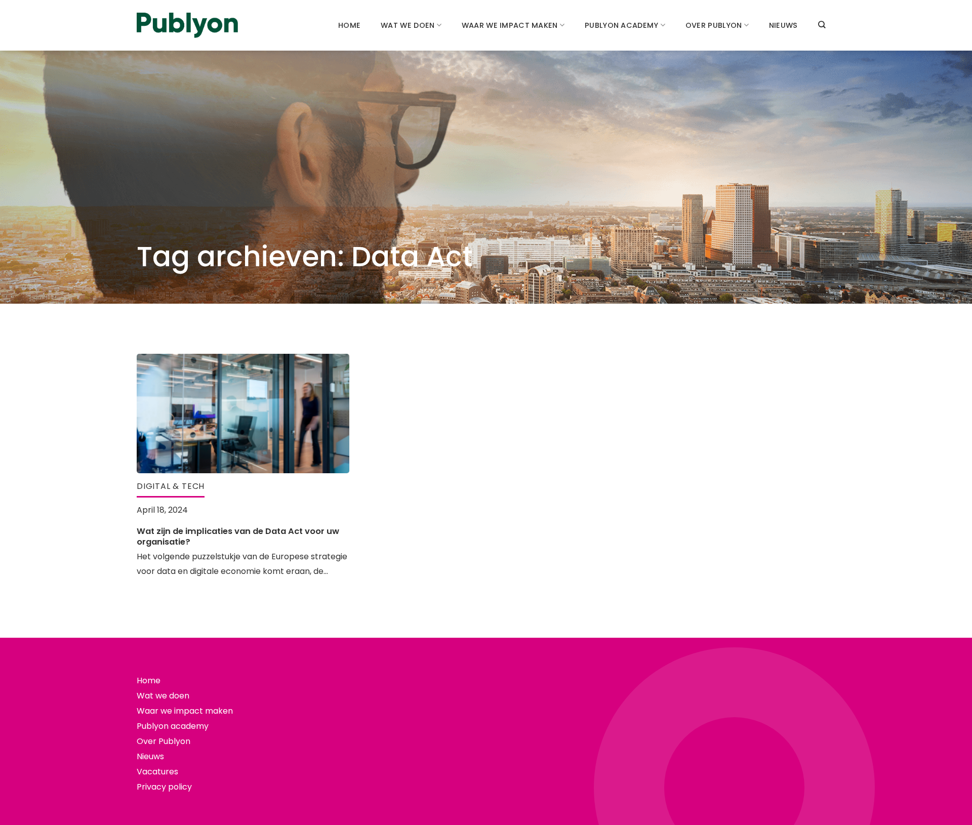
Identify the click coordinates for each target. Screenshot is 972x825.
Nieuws (783, 25)
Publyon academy (621, 25)
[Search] (821, 24)
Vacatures (157, 771)
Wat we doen (407, 25)
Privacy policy (164, 787)
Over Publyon (713, 25)
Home (349, 25)
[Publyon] (187, 25)
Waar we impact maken (510, 25)
